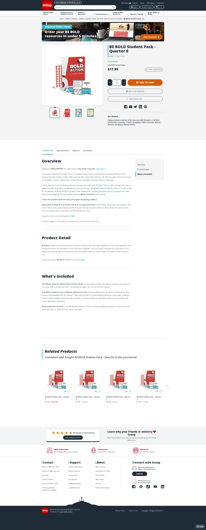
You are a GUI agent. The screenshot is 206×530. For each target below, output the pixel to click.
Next (167, 385)
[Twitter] (135, 106)
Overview (141, 165)
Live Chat (45, 475)
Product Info (47, 150)
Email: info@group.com (51, 471)
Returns (76, 150)
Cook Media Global (65, 512)
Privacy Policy (120, 511)
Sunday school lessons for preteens (106, 191)
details (78, 2)
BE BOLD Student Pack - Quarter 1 (57, 398)
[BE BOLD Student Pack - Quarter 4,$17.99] (88, 379)
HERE (73, 216)
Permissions (73, 475)
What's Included (144, 174)
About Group (100, 467)
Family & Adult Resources (118, 13)
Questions (87, 150)
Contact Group (47, 479)
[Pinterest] (145, 106)
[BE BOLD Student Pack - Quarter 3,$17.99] (149, 379)
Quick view (65, 391)
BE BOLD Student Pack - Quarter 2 (118, 398)
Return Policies (74, 471)
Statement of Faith (102, 471)
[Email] (130, 106)
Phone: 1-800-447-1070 (50, 467)
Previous (39, 385)
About (142, 3)
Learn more (100, 169)
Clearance (160, 3)
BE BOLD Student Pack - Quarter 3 (149, 398)
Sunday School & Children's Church (66, 13)
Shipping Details (75, 484)
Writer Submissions (102, 488)
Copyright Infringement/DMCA (152, 511)
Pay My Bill (73, 479)
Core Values (99, 475)
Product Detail (143, 169)
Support (135, 3)
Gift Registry (151, 3)
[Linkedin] (140, 106)
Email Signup (125, 3)
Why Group (99, 479)
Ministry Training (136, 14)
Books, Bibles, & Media (153, 13)
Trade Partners (74, 488)
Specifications (63, 150)
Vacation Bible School (48, 13)
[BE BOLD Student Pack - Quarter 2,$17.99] (118, 379)
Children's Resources (81, 13)
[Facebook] (125, 106)
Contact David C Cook (50, 484)
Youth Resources (101, 14)
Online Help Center (76, 467)
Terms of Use (133, 511)
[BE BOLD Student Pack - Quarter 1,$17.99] (57, 379)
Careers (98, 484)
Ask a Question (155, 70)
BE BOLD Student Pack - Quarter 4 (88, 398)
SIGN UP (139, 474)
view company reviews (73, 437)
